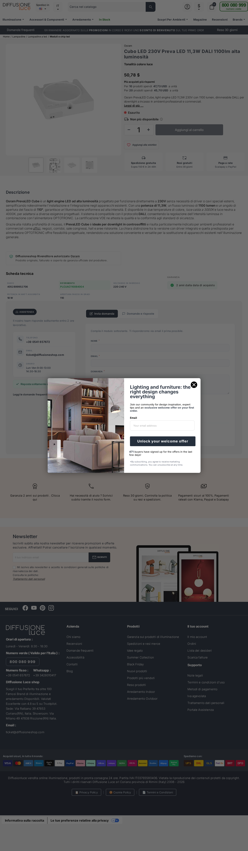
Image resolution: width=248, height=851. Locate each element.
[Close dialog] (194, 384)
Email (133, 417)
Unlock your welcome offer (162, 441)
